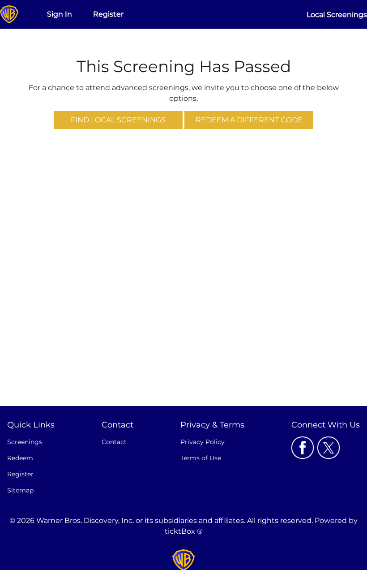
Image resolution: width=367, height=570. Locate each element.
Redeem (20, 458)
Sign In (59, 14)
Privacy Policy (202, 442)
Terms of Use (200, 458)
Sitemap (20, 490)
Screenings (24, 442)
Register (108, 14)
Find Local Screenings (118, 120)
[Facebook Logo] (302, 447)
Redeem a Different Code (249, 120)
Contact (114, 442)
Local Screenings (337, 14)
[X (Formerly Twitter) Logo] (328, 447)
